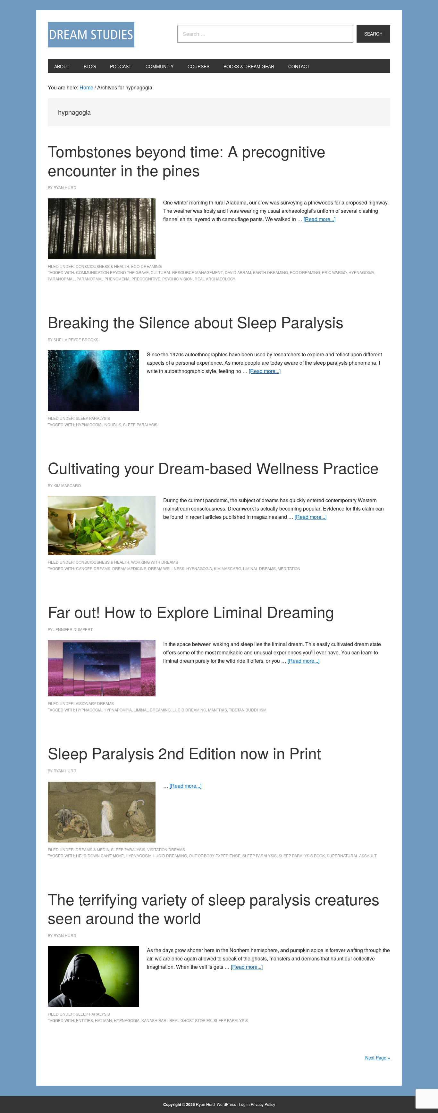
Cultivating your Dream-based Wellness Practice (213, 467)
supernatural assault (351, 855)
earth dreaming (270, 272)
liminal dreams (259, 568)
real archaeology (215, 278)
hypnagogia (361, 272)
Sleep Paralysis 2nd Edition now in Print (184, 753)
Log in (244, 1104)
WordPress (226, 1104)
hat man (103, 1020)
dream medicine (129, 568)
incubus (112, 424)
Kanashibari (154, 1020)
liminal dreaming (152, 709)
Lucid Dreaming (189, 709)
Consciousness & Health (102, 266)
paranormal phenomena (103, 278)
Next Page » (377, 1057)
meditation (289, 568)
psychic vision (177, 278)
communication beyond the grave (112, 272)
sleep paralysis (93, 418)
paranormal (61, 278)
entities (84, 1020)
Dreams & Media (92, 849)
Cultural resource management (187, 272)
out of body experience (214, 855)
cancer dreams (93, 568)
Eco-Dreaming (146, 266)
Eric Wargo (334, 272)
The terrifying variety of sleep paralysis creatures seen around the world (213, 908)
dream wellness (166, 568)
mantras (217, 709)
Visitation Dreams (166, 849)
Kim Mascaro (227, 568)
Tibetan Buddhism (247, 709)
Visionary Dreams (95, 703)
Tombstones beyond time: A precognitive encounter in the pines (186, 160)
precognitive (145, 278)
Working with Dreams (154, 562)
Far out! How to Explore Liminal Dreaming (193, 611)
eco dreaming (305, 272)
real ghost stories (190, 1020)
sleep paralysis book (302, 855)
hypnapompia (118, 709)
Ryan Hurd (206, 1104)
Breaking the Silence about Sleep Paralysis (195, 322)
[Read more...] (319, 219)
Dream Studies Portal (91, 34)
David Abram (238, 272)
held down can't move (100, 855)
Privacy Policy (263, 1104)
